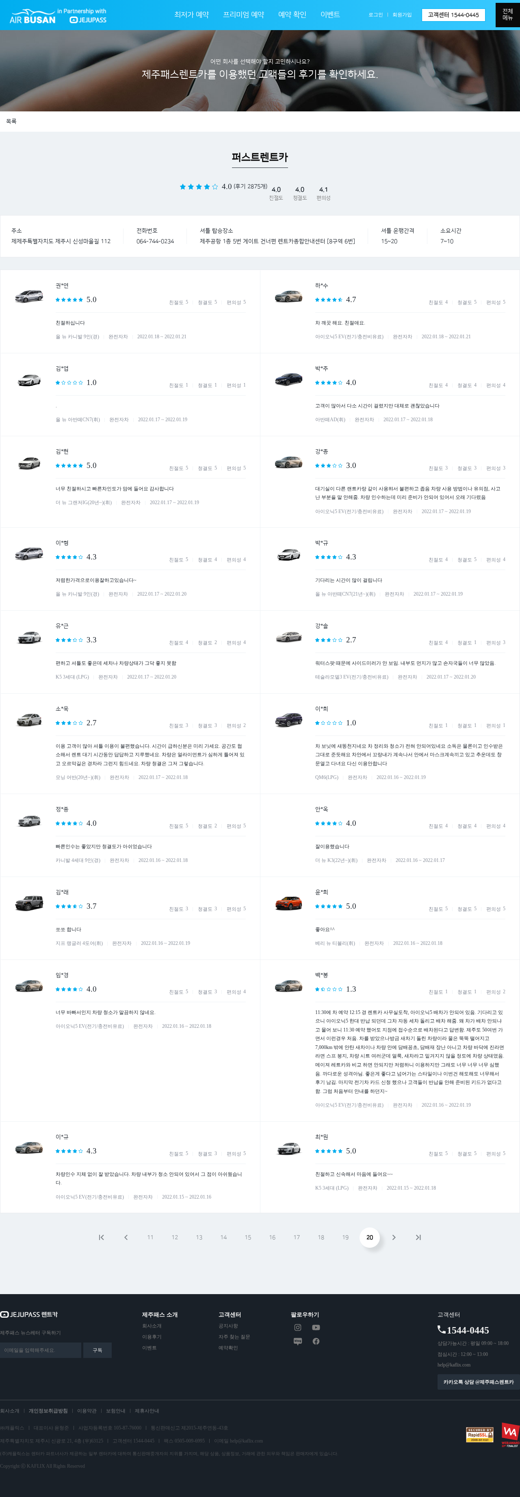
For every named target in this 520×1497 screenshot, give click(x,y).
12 (174, 1237)
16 (272, 1237)
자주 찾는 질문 (234, 1337)
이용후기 (152, 1337)
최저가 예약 (191, 15)
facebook (316, 1341)
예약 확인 (292, 15)
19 (345, 1237)
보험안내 (116, 1411)
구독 (97, 1350)
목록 (11, 121)
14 (223, 1237)
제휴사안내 (147, 1411)
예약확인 (228, 1348)
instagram (298, 1327)
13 (199, 1237)
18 (321, 1237)
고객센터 (453, 15)
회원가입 (402, 14)
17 (296, 1237)
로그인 (375, 14)
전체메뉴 (508, 14)
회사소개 (152, 1326)
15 (248, 1237)
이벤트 (330, 15)
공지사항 (228, 1326)
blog (298, 1341)
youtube (316, 1327)
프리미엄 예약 (243, 15)
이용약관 (87, 1411)
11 (150, 1237)
